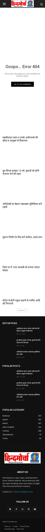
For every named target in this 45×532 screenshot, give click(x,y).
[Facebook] (16, 509)
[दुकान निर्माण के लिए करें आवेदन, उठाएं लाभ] (22, 224)
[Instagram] (28, 509)
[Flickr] (22, 509)
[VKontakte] (34, 509)
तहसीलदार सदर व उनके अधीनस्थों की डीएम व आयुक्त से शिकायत (20, 139)
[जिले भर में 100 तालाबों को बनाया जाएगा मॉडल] (22, 254)
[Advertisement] (22, 32)
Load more (21, 310)
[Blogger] (10, 509)
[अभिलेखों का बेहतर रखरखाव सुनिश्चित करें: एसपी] (22, 191)
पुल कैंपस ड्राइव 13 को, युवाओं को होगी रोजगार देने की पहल (20, 172)
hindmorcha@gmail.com (22, 492)
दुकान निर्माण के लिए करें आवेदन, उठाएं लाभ (22, 237)
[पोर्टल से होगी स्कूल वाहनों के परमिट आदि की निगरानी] (22, 287)
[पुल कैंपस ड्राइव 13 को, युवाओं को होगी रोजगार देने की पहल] (22, 158)
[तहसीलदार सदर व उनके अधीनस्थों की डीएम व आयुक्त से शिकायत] (22, 124)
